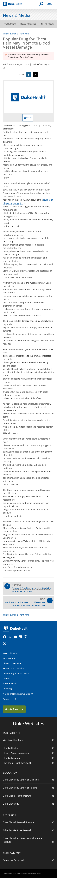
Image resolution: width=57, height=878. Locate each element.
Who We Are (9, 658)
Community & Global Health (16, 673)
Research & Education (13, 668)
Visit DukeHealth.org (13, 739)
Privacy (6, 688)
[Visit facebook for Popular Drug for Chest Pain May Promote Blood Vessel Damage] (28, 74)
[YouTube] (15, 637)
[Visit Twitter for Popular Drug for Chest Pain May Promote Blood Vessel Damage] (35, 74)
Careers (7, 678)
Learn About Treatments (16, 752)
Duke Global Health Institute (17, 795)
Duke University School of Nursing (20, 787)
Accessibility (9, 653)
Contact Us (8, 699)
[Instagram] (26, 637)
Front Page (10, 23)
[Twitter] (10, 637)
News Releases (28, 23)
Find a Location (12, 757)
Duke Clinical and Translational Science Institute (22, 840)
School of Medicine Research (17, 830)
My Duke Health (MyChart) (17, 762)
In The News (47, 23)
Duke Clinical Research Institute (18, 822)
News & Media (10, 683)
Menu (49, 4)
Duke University (11, 803)
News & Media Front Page (16, 33)
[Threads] (5, 643)
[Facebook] (5, 637)
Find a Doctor (11, 747)
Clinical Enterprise (12, 663)
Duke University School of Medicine (21, 779)
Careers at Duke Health (14, 860)
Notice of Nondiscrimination (17, 693)
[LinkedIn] (21, 637)
